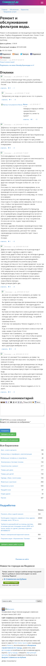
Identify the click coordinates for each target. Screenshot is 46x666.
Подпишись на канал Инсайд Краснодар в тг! (17, 65)
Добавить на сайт (7, 434)
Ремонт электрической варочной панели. (15, 534)
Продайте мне (6, 490)
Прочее (3, 498)
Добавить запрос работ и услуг (12, 544)
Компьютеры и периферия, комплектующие (16, 454)
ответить (4, 88)
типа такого (22, 643)
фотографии (6, 650)
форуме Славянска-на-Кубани (14, 657)
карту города (12, 653)
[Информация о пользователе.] (12, 104)
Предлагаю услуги (10, 12)
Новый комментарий (7, 62)
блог (15, 643)
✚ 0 (9, 88)
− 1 (14, 88)
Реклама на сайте (22, 559)
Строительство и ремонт (9, 466)
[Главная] (10, 2)
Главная (4, 9)
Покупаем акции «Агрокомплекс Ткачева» (15, 538)
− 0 (15, 99)
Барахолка (24, 9)
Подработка (7, 505)
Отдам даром (5, 494)
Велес (25, 104)
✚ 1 (10, 99)
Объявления (14, 9)
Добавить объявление (9, 440)
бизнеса (10, 645)
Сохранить (5, 431)
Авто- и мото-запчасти (8, 450)
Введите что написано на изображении (15, 422)
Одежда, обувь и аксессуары (11, 478)
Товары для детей (7, 474)
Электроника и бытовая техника (12, 462)
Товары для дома (7, 470)
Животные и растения (8, 482)
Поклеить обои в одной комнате (12, 514)
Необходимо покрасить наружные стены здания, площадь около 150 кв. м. (18, 519)
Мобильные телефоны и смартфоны (14, 458)
